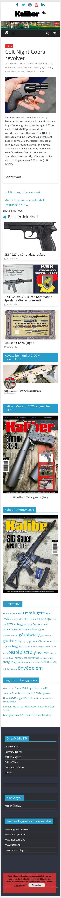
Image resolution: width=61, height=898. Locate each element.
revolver (21, 71)
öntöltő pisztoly (10, 669)
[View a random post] (54, 32)
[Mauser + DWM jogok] (30, 312)
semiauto (34, 658)
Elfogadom (36, 885)
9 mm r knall (15, 619)
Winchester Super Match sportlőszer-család (25, 688)
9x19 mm (30, 619)
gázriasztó (11, 640)
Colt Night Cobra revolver (28, 67)
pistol (13, 652)
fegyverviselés (40, 624)
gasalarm (8, 629)
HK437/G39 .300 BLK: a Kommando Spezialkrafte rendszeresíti (28, 298)
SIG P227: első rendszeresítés (24, 254)
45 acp (45, 619)
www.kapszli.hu (12, 844)
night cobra (47, 67)
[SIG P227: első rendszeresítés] (30, 224)
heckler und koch (50, 641)
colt (13, 67)
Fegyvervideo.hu (13, 751)
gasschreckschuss (26, 629)
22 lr (37, 619)
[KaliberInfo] (6, 32)
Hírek (9, 46)
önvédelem (10, 71)
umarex (32, 662)
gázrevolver (46, 635)
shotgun (8, 662)
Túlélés (8, 772)
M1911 (49, 646)
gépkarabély (35, 641)
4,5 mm (6, 613)
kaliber (27, 646)
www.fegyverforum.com (17, 829)
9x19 (23, 619)
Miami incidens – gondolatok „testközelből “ (24, 202)
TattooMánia (11, 762)
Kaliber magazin (38, 646)
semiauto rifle (46, 658)
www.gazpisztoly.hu (15, 839)
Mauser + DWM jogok (19, 343)
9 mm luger (32, 613)
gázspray (24, 641)
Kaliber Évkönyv (13, 805)
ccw (50, 63)
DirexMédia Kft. (13, 746)
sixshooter (31, 71)
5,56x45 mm (15, 613)
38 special (42, 63)
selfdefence (21, 657)
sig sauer (18, 662)
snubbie (40, 71)
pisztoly (28, 652)
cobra (8, 67)
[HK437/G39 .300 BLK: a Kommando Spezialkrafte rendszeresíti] (30, 266)
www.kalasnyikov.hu (15, 834)
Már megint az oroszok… (23, 192)
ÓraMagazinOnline (14, 767)
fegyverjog (24, 624)
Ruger (11, 657)
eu (15, 624)
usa (38, 662)
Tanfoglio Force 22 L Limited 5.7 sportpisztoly (27, 715)
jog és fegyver (13, 646)
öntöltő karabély (49, 662)
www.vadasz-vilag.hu (15, 850)
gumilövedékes (10, 635)
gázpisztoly (29, 635)
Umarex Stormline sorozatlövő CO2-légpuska (26, 693)
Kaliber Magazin (13, 756)
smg (26, 662)
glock (41, 629)
